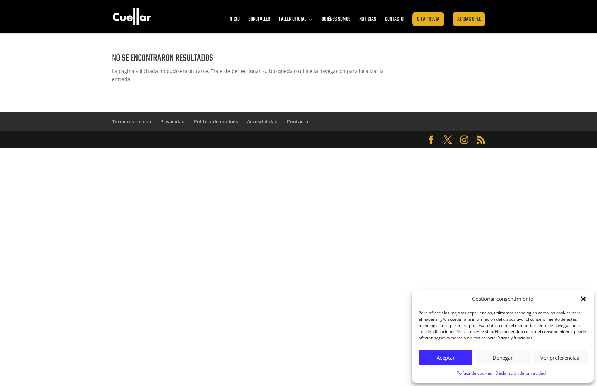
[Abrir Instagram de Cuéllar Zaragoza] (464, 140)
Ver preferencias (559, 357)
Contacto (394, 19)
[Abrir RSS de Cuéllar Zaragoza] (481, 140)
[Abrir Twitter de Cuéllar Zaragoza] (448, 140)
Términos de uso (131, 121)
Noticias (367, 19)
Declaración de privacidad (520, 373)
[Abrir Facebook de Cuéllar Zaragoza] (431, 140)
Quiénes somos (336, 19)
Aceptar (446, 357)
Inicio (234, 19)
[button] (583, 298)
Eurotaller (259, 19)
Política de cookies (474, 373)
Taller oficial (292, 19)
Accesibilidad (262, 121)
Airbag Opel (469, 19)
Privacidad (172, 121)
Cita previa (428, 19)
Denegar (503, 357)
